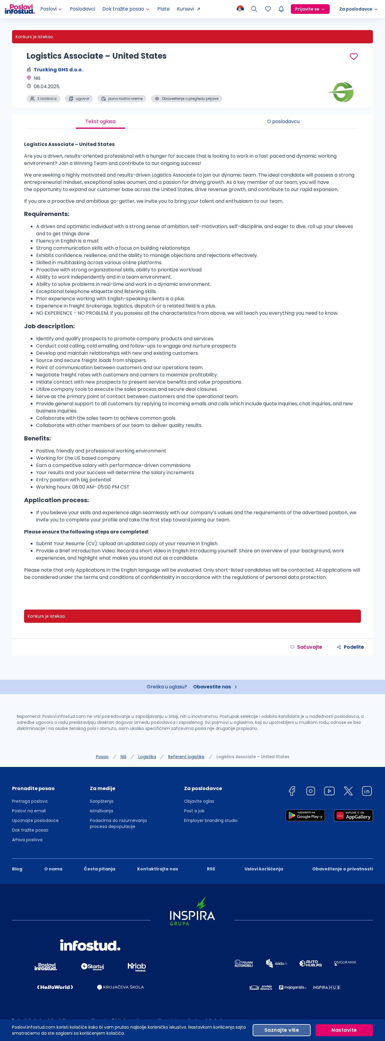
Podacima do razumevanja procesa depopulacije (118, 823)
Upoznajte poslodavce (35, 820)
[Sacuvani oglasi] (268, 9)
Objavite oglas (199, 801)
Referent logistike (186, 757)
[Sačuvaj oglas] (354, 56)
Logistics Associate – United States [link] (253, 757)
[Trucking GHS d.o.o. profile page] (343, 87)
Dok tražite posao (30, 830)
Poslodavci (82, 8)
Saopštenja (101, 801)
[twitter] (348, 792)
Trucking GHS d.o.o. (58, 69)
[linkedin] (367, 792)
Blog (17, 869)
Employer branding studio (211, 820)
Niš (123, 757)
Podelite (354, 647)
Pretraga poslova (30, 801)
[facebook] (292, 792)
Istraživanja (101, 811)
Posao (102, 757)
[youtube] (329, 792)
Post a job (194, 811)
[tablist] (192, 121)
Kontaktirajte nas (157, 869)
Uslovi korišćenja (264, 869)
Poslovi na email (29, 811)
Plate (163, 8)
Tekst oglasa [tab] (100, 121)
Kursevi (185, 8)
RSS (211, 869)
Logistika (147, 757)
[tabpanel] (192, 363)
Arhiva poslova (27, 840)
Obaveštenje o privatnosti (342, 869)
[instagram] (311, 792)
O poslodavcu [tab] (283, 121)
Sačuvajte (309, 647)
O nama (53, 869)
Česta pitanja (99, 869)
